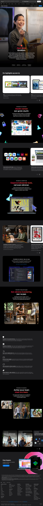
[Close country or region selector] (41, 1)
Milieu (34, 486)
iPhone (2, 488)
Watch (1, 489)
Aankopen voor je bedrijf (28, 486)
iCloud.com (10, 487)
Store (1, 485)
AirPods (2, 490)
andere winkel (16, 501)
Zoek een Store (19, 485)
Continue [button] (39, 1)
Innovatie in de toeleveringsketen (36, 488)
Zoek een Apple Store (11, 501)
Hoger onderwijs (4, 5)
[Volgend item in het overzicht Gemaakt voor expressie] (39, 253)
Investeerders (35, 496)
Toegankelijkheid (36, 485)
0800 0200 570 (25, 501)
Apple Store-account (11, 486)
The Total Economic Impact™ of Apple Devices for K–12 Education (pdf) (10, 478)
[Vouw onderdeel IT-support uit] (25, 438)
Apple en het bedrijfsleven (29, 485)
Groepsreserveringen (19, 488)
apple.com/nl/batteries (4, 477)
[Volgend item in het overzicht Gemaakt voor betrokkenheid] (39, 174)
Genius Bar (18, 486)
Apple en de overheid (28, 495)
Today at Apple (19, 487)
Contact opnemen (36, 499)
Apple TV (10, 491)
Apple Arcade (10, 493)
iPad (1, 487)
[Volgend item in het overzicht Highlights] (39, 100)
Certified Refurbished (19, 491)
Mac (1, 486)
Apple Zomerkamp (19, 489)
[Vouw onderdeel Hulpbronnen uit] (10, 438)
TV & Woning (2, 491)
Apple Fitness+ (11, 494)
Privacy (35, 487)
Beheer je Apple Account (12, 485)
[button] (29, 1)
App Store (10, 495)
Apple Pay (2, 497)
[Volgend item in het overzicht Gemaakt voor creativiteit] (39, 449)
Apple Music (10, 492)
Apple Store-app (19, 490)
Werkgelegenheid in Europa (37, 498)
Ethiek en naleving (36, 497)
